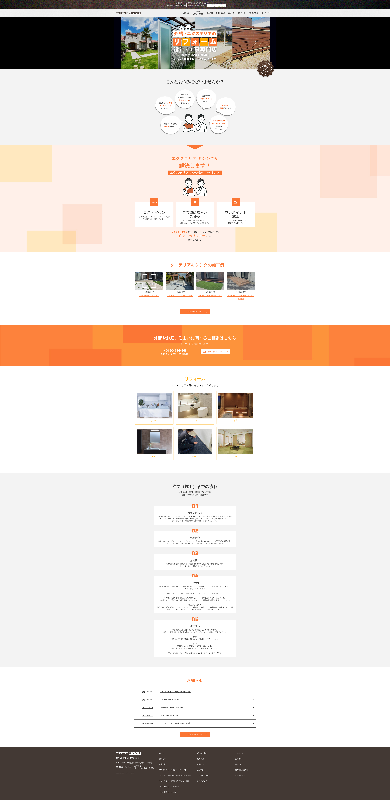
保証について (202, 764)
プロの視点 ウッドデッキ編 (169, 787)
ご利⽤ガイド (202, 781)
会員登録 (238, 759)
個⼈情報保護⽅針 (241, 770)
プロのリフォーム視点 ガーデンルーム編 (174, 781)
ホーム (161, 753)
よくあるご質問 (203, 775)
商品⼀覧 (162, 764)
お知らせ (162, 759)
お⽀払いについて (195, 653)
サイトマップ (240, 775)
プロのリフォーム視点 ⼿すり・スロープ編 (175, 775)
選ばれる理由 (202, 753)
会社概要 (200, 770)
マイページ (239, 753)
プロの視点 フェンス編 (167, 792)
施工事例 (200, 759)
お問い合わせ (240, 764)
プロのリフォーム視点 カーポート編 (172, 770)
